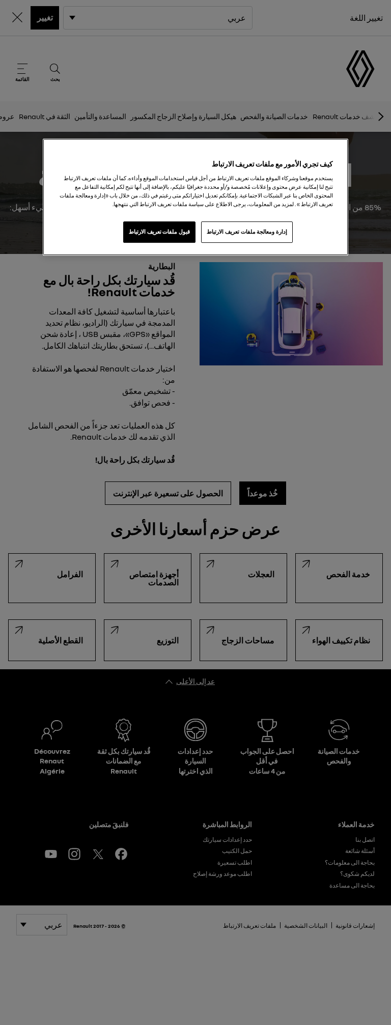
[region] (195, 196)
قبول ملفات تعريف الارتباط (159, 231)
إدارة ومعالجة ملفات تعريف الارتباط (247, 231)
